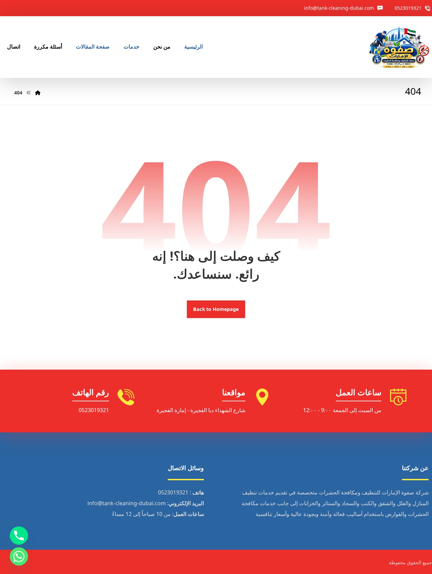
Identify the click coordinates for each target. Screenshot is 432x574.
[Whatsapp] (19, 556)
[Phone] (19, 535)
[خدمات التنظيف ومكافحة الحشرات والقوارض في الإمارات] (399, 47)
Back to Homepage (216, 309)
